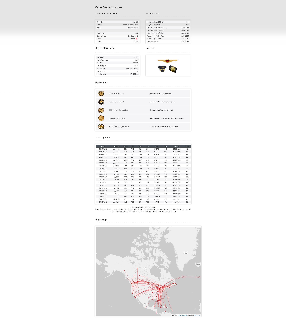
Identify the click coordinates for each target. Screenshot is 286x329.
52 (176, 212)
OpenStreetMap (183, 315)
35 (121, 212)
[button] (163, 286)
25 (170, 209)
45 (153, 212)
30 (187, 209)
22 (161, 209)
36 (124, 212)
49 (166, 212)
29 (183, 209)
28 (180, 209)
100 (149, 207)
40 (139, 207)
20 (154, 209)
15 (138, 209)
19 (151, 209)
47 (160, 212)
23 (164, 209)
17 (144, 209)
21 (157, 209)
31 (190, 209)
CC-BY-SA (197, 315)
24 (167, 209)
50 (169, 212)
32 (111, 212)
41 (140, 212)
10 (122, 209)
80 (145, 207)
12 (128, 209)
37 (127, 212)
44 (150, 212)
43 (147, 212)
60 (142, 207)
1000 (154, 207)
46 (156, 212)
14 (135, 209)
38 (130, 212)
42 (143, 212)
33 (114, 212)
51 (173, 212)
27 (177, 209)
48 (163, 212)
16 (141, 209)
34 (118, 212)
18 (148, 209)
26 (174, 209)
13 (131, 209)
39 (134, 212)
